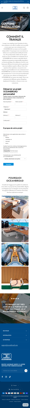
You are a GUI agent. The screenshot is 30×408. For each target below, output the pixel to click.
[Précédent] (2, 2)
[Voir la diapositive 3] (17, 320)
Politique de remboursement (15, 399)
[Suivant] (28, 2)
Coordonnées (11, 401)
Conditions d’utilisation (24, 399)
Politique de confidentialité (6, 399)
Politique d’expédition (17, 401)
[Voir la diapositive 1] (13, 320)
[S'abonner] (25, 370)
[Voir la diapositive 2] (15, 320)
